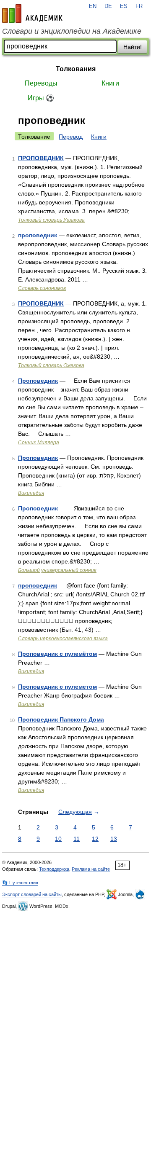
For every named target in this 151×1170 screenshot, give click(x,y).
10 (58, 838)
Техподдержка (54, 869)
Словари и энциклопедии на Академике (71, 31)
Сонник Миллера (38, 442)
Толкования (76, 68)
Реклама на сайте (91, 869)
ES (124, 6)
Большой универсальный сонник (57, 570)
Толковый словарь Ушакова (51, 220)
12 (95, 838)
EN (92, 6)
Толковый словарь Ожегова (51, 365)
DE (108, 6)
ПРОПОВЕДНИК (41, 158)
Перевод (71, 136)
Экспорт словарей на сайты (32, 894)
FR (139, 6)
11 (76, 838)
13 (113, 838)
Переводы (41, 83)
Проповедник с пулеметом (57, 686)
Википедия (31, 493)
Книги (110, 83)
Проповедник (38, 380)
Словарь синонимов (42, 288)
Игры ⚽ (41, 98)
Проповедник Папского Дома (61, 719)
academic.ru (32, 13)
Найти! (132, 46)
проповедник (37, 235)
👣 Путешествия (20, 882)
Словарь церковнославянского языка (63, 638)
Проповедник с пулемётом (57, 653)
